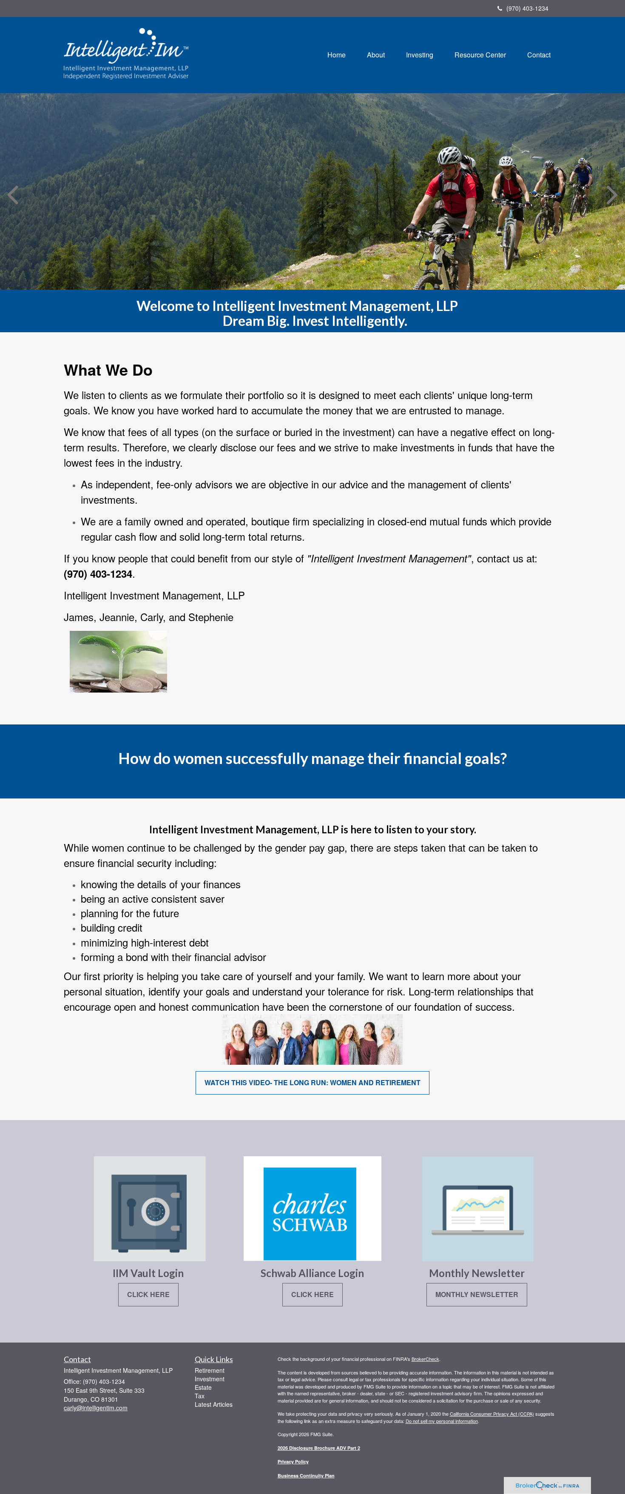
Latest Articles (214, 1404)
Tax (200, 1395)
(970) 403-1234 (527, 8)
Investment (209, 1378)
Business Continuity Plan (306, 1475)
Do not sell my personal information (442, 1420)
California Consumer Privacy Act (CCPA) (492, 1413)
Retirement (209, 1370)
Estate (203, 1387)
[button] (375, 55)
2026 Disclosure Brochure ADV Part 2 (319, 1448)
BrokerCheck (425, 1358)
